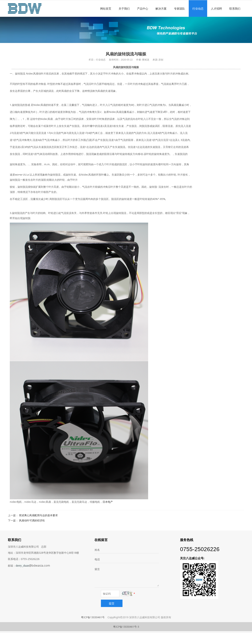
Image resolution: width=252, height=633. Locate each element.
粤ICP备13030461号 (93, 617)
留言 (97, 569)
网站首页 (105, 8)
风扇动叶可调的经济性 (32, 520)
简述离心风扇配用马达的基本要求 (38, 515)
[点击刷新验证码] (127, 593)
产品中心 (142, 8)
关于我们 (124, 8)
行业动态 (197, 8)
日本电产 (108, 502)
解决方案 (161, 8)
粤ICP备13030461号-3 (126, 626)
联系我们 (234, 8)
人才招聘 (216, 8)
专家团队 (179, 8)
